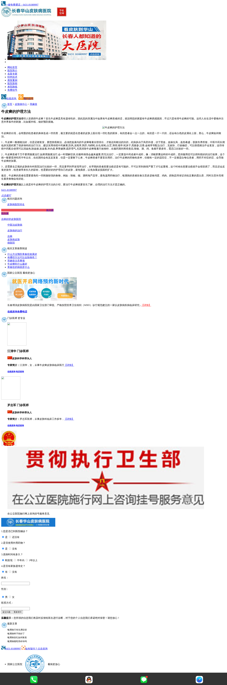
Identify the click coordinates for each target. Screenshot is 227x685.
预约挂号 (28, 98)
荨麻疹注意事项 (16, 260)
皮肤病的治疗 (14, 230)
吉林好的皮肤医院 (11, 219)
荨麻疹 (33, 104)
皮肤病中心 (21, 104)
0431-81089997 (13, 648)
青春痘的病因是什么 (18, 267)
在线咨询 (11, 98)
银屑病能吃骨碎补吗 (17, 641)
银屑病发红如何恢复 (17, 637)
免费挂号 (12, 90)
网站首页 (12, 67)
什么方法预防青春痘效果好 (22, 254)
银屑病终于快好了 (16, 633)
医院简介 (12, 70)
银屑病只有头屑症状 (17, 630)
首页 (9, 104)
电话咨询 (20, 371)
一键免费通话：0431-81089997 (22, 4)
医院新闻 (12, 83)
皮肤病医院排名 (16, 204)
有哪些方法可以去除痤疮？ (22, 257)
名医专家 (12, 73)
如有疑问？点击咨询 (36, 648)
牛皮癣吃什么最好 (17, 264)
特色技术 (12, 77)
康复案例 (12, 80)
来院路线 (12, 86)
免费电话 (22, 311)
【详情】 (146, 305)
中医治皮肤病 (14, 224)
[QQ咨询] (89, 682)
